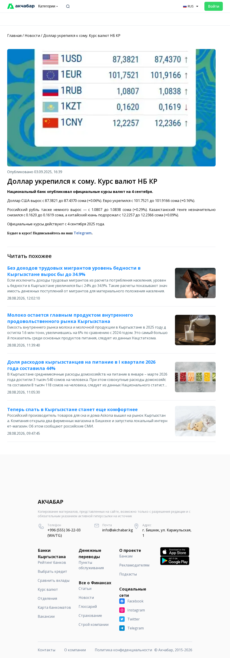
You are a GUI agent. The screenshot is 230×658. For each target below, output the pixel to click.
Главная (14, 35)
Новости (32, 35)
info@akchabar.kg (117, 530)
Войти (213, 6)
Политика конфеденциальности (123, 649)
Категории (46, 6)
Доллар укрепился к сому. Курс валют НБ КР (81, 35)
